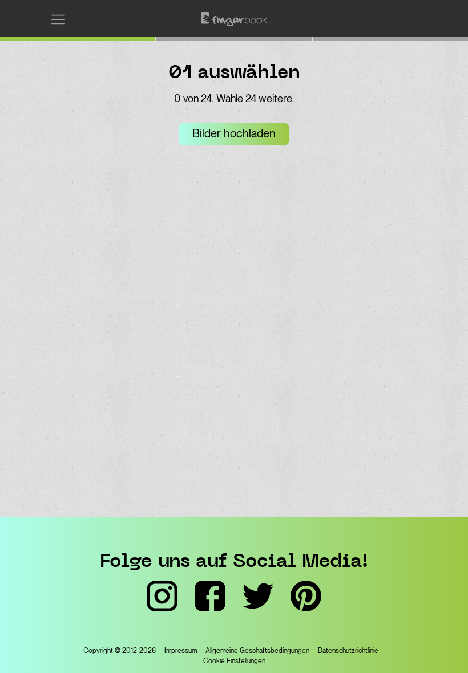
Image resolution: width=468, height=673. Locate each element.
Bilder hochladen (234, 133)
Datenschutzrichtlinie (348, 651)
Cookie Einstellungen (234, 661)
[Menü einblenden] (58, 19)
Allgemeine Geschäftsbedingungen (257, 651)
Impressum (180, 651)
